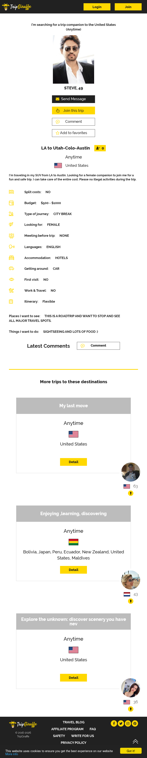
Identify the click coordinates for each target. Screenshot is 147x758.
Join (128, 7)
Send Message (73, 99)
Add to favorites (73, 133)
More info (11, 754)
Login (97, 7)
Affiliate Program (67, 729)
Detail (73, 462)
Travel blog (73, 722)
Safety (59, 736)
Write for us (82, 736)
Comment (73, 121)
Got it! (131, 750)
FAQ (93, 729)
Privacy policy (73, 743)
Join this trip (73, 110)
